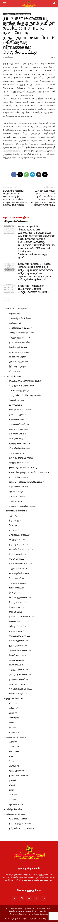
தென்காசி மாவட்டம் (18, 684)
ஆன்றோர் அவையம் (18, 429)
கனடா (12, 756)
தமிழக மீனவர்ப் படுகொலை (22, 828)
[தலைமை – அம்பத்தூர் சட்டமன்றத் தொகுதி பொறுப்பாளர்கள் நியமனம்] (9, 289)
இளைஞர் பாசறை (17, 433)
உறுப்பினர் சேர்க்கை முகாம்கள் (26, 395)
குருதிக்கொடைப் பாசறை (21, 458)
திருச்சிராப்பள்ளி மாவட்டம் (21, 616)
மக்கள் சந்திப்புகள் (17, 356)
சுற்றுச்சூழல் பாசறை (19, 462)
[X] (20, 174)
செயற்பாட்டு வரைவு (18, 914)
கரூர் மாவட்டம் (15, 612)
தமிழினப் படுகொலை (19, 818)
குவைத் (12, 780)
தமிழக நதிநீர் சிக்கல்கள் (20, 823)
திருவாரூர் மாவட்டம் (18, 640)
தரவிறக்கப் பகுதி (43, 908)
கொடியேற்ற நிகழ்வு (20, 390)
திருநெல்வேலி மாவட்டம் (20, 689)
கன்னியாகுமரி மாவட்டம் (20, 693)
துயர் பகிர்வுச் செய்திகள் (20, 342)
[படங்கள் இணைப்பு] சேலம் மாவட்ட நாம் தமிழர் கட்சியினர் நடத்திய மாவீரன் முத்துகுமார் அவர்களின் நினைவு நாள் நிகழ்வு (43, 198)
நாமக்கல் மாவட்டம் (17, 583)
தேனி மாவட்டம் (16, 664)
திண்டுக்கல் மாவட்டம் (18, 607)
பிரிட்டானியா (15, 746)
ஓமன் (11, 790)
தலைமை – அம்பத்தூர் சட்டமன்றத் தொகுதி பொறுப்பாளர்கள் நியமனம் (33, 289)
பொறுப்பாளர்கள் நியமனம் (21, 332)
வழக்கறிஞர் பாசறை (18, 486)
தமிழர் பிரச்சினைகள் (16, 814)
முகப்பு (5, 10)
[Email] (45, 174)
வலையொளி (31, 911)
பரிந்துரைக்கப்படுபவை (15, 221)
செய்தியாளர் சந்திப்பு (19, 352)
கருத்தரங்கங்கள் (16, 419)
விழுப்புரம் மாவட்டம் (18, 568)
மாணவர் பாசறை (17, 496)
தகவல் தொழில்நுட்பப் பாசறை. (23, 467)
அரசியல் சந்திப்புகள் (18, 361)
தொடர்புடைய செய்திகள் (16, 217)
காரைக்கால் (14, 732)
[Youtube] (43, 898)
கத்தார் (12, 785)
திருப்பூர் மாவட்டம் (17, 602)
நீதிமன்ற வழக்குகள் (18, 366)
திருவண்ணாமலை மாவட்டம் (22, 563)
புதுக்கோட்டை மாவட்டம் (20, 650)
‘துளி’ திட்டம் (29, 908)
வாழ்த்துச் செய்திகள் (21, 318)
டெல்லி (12, 727)
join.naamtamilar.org (45, 880)
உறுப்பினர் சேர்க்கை (14, 908)
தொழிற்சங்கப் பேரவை (20, 443)
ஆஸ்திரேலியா (16, 804)
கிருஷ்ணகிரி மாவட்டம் (19, 554)
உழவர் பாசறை (16, 491)
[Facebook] (14, 174)
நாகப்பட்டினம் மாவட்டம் (19, 636)
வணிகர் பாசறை (17, 501)
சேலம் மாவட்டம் (16, 578)
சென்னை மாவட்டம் (18, 525)
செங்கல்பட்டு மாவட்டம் (19, 535)
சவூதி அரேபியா (16, 770)
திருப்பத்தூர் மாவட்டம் (19, 544)
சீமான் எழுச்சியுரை (18, 347)
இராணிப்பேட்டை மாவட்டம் (21, 549)
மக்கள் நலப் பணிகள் (19, 424)
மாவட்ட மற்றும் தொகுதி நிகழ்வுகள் (25, 381)
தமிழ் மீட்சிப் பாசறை (18, 477)
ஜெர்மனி (13, 741)
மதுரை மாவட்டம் (16, 660)
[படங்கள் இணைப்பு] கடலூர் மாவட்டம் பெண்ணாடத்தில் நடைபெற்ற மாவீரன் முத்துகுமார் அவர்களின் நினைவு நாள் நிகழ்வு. (15, 198)
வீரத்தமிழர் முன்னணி (19, 448)
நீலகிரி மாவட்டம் (16, 592)
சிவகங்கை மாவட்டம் (18, 655)
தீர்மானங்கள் (15, 371)
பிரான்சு (12, 761)
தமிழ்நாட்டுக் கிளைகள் (16, 510)
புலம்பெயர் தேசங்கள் (16, 737)
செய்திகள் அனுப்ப (16, 911)
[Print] (38, 174)
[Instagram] (21, 898)
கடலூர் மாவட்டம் (16, 631)
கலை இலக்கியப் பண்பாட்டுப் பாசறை (26, 482)
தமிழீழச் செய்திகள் (15, 809)
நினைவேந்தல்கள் (18, 414)
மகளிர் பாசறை (16, 438)
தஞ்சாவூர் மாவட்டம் (18, 645)
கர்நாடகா (13, 703)
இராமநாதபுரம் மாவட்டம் (20, 674)
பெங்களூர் (14, 717)
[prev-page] (4, 299)
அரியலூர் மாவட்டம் (18, 626)
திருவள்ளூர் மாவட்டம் (19, 520)
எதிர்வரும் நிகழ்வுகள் (21, 328)
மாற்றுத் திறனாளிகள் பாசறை (23, 506)
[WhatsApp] (26, 174)
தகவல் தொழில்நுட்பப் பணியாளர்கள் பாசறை (30, 472)
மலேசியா (13, 799)
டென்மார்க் (14, 766)
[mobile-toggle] (4, 3)
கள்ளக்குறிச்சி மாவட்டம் (20, 573)
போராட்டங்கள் (15, 405)
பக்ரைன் (13, 794)
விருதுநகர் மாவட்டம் (18, 669)
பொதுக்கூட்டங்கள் (17, 400)
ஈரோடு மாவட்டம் (16, 587)
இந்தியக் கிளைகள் (15, 698)
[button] (54, 3)
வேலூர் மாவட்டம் (17, 539)
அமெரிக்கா (14, 751)
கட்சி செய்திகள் (9, 14)
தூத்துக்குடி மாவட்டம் (23, 14)
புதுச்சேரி (13, 515)
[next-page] (8, 299)
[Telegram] (32, 174)
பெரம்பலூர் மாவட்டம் (18, 621)
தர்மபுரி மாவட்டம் (16, 559)
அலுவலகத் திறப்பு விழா (22, 385)
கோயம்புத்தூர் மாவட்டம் (20, 597)
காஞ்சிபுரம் (14, 530)
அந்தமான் (13, 708)
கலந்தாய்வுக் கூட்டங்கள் (20, 409)
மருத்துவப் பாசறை (18, 453)
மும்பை (12, 722)
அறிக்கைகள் (15, 313)
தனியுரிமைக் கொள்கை (38, 914)
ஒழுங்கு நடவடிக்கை (20, 337)
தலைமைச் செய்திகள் (16, 308)
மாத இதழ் (43, 911)
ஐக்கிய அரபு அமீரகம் (18, 775)
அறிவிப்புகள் (15, 323)
